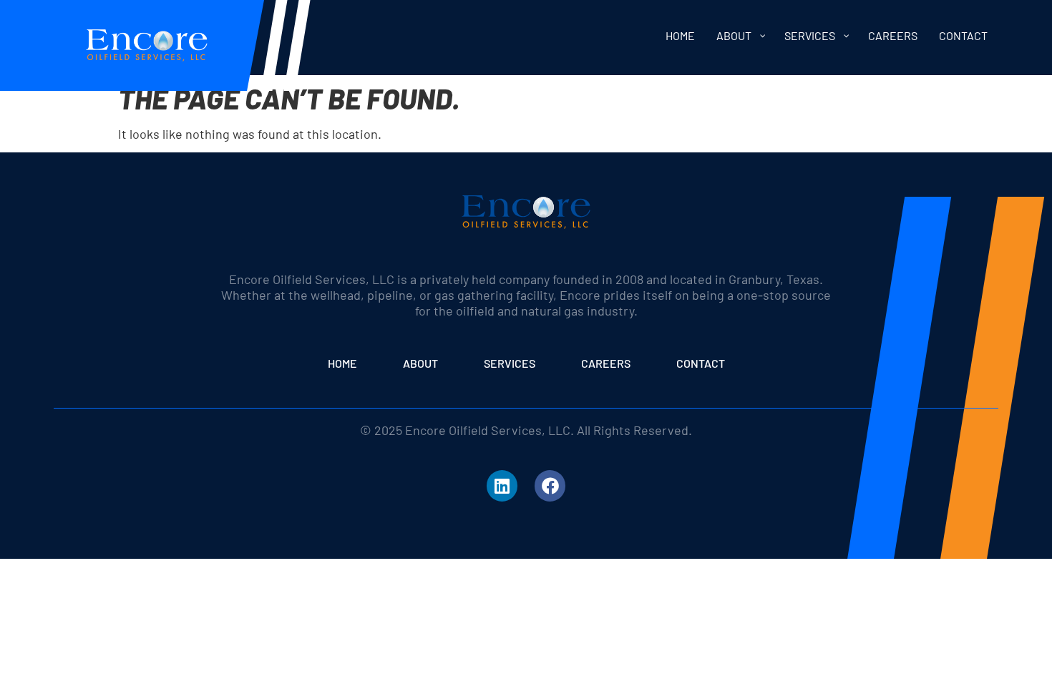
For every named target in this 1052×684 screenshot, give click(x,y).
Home (342, 363)
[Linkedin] (502, 485)
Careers (605, 363)
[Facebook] (550, 485)
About (420, 363)
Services (509, 363)
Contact (700, 363)
